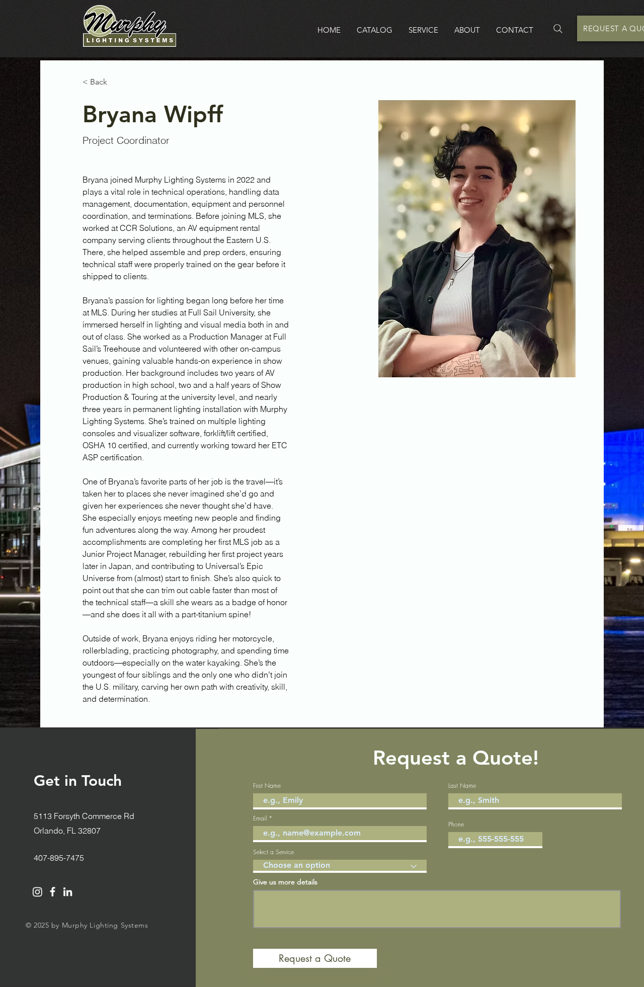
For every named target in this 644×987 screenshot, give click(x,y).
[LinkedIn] (67, 891)
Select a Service (273, 852)
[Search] (558, 28)
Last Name (462, 786)
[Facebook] (52, 891)
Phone (456, 824)
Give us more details (285, 881)
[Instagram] (37, 891)
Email (260, 818)
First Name (267, 786)
